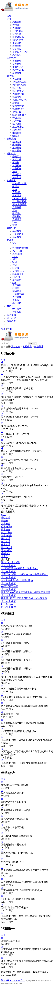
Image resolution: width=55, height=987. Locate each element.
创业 (9, 19)
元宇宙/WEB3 (19, 85)
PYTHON (17, 251)
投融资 (15, 25)
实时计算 (16, 219)
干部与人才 (18, 67)
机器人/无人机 (19, 99)
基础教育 (16, 231)
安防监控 (16, 117)
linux (14, 222)
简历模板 (16, 165)
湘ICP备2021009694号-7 (13, 980)
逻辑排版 (16, 144)
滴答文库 (15, 346)
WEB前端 (17, 253)
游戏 (14, 189)
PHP (14, 245)
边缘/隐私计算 (19, 114)
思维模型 (16, 55)
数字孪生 (16, 88)
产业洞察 (16, 312)
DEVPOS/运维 (19, 198)
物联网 (15, 135)
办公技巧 (16, 174)
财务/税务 (17, 49)
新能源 (15, 102)
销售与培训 (18, 40)
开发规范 (16, 216)
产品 (14, 265)
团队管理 (11, 58)
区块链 (15, 268)
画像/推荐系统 (19, 204)
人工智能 (16, 79)
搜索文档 (32, 343)
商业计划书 (18, 37)
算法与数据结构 (20, 248)
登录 (3, 329)
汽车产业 (16, 120)
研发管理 (16, 64)
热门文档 (11, 315)
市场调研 (16, 43)
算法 (14, 210)
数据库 (15, 186)
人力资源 (16, 28)
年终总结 (16, 150)
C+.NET (16, 277)
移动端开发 (18, 274)
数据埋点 (16, 213)
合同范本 (16, 156)
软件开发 (11, 180)
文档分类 (27, 346)
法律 (14, 171)
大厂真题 (16, 285)
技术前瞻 (16, 34)
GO (14, 282)
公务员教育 (18, 234)
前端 (14, 225)
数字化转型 (18, 91)
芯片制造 (16, 309)
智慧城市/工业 (19, 82)
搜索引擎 (16, 195)
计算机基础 (18, 294)
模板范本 (11, 153)
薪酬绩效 (16, 73)
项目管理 (16, 61)
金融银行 (16, 132)
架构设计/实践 (19, 183)
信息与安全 (18, 105)
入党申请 (16, 159)
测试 (14, 259)
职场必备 (16, 141)
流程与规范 (18, 70)
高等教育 (16, 237)
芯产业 (10, 306)
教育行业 (11, 228)
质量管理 (16, 207)
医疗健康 (16, 123)
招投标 (15, 162)
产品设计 (16, 192)
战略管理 (16, 22)
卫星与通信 (18, 126)
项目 (14, 262)
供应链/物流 (18, 108)
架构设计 (16, 279)
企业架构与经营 (20, 52)
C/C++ (15, 243)
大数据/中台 (18, 94)
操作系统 (16, 129)
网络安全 (16, 291)
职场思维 (11, 138)
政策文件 (16, 46)
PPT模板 (16, 177)
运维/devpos (18, 271)
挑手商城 (11, 318)
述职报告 (16, 147)
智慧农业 (16, 111)
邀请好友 (11, 321)
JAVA (15, 256)
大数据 (15, 300)
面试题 (10, 240)
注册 (9, 329)
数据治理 (16, 96)
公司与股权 (18, 31)
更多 (3, 360)
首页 (9, 16)
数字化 (10, 76)
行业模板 (16, 168)
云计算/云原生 (19, 201)
